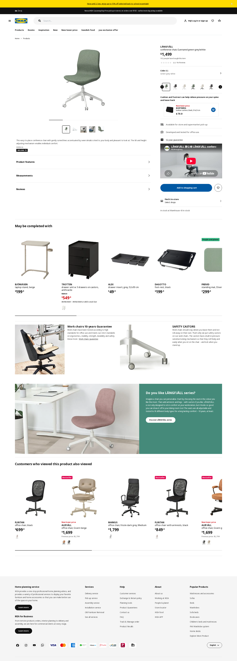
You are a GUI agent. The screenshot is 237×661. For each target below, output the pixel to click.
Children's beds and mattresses (203, 621)
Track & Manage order (129, 621)
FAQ (122, 617)
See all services (91, 617)
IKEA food (159, 612)
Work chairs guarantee (88, 339)
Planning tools (126, 603)
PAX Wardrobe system (199, 626)
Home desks (195, 631)
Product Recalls (126, 626)
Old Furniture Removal (94, 612)
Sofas (192, 598)
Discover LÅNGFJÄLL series (160, 420)
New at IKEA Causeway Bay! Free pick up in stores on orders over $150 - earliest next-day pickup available (124, 11)
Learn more (23, 607)
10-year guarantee (174, 139)
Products (26, 38)
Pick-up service (91, 598)
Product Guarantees (128, 607)
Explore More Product (199, 636)
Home (17, 38)
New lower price (69, 30)
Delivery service (91, 593)
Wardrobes (194, 607)
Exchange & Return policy (131, 598)
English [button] (213, 645)
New (55, 30)
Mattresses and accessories (202, 593)
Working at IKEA (162, 598)
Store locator (160, 607)
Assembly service (92, 603)
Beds (192, 603)
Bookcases (194, 617)
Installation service (93, 607)
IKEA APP (159, 617)
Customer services (128, 593)
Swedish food (88, 30)
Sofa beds (194, 612)
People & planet (162, 603)
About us (159, 593)
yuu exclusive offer (108, 30)
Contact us (124, 612)
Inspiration (43, 30)
